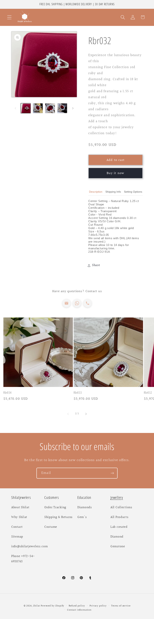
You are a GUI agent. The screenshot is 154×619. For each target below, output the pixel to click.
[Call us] (87, 303)
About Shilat (20, 507)
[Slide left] (15, 108)
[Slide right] (73, 108)
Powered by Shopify (52, 606)
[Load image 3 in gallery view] (50, 108)
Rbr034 (7, 393)
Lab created (119, 527)
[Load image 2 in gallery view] (38, 108)
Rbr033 (78, 393)
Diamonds (84, 507)
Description (95, 191)
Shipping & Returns (58, 517)
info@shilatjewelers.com (29, 546)
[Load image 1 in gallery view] (26, 108)
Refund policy (77, 606)
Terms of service (120, 606)
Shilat (37, 606)
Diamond (116, 536)
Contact (17, 527)
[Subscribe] (112, 473)
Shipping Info (113, 191)
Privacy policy (98, 606)
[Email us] (66, 303)
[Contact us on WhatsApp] (77, 303)
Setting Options (133, 191)
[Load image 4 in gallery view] (62, 108)
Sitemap (17, 536)
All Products (119, 517)
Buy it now (116, 173)
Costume (50, 527)
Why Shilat (19, 517)
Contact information (79, 610)
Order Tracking (55, 507)
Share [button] (96, 265)
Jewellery (116, 497)
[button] (9, 17)
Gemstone (117, 546)
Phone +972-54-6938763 (23, 559)
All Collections (121, 507)
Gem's (82, 517)
